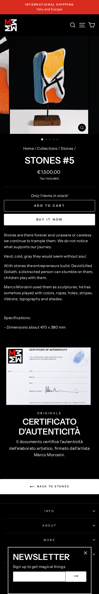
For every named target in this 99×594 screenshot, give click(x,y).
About (49, 525)
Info (49, 511)
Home (28, 148)
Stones (67, 148)
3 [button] (50, 140)
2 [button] (46, 140)
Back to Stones (53, 486)
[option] (49, 7)
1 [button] (42, 139)
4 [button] (54, 140)
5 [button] (57, 140)
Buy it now (49, 219)
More (49, 540)
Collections (47, 148)
